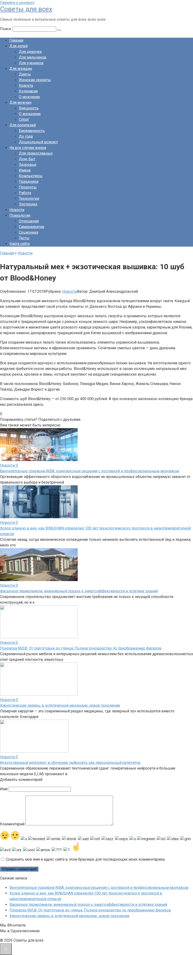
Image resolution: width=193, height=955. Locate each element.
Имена (25, 170)
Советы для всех (26, 9)
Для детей (18, 46)
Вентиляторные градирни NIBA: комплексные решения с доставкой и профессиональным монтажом (89, 471)
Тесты (24, 238)
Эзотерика (28, 204)
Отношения (29, 221)
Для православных (36, 153)
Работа (25, 193)
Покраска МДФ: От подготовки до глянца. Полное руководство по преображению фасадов (80, 648)
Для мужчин (20, 102)
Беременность (32, 130)
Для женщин (20, 68)
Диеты (25, 74)
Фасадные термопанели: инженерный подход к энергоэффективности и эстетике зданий (79, 591)
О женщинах (30, 114)
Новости (16, 210)
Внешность (29, 108)
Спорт (24, 119)
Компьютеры (31, 176)
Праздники (28, 181)
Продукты (28, 187)
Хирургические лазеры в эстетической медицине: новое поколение (60, 705)
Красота (26, 85)
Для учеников (31, 63)
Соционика (28, 232)
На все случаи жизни (27, 147)
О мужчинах (29, 97)
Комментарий (12, 824)
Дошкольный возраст (38, 142)
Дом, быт (27, 159)
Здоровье (27, 164)
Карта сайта (19, 243)
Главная (16, 40)
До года (26, 136)
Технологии (29, 198)
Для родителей (22, 125)
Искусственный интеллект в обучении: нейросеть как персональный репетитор (70, 762)
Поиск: (6, 29)
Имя (4, 789)
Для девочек (30, 51)
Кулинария (28, 91)
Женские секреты (35, 80)
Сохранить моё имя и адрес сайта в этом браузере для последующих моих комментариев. (85, 859)
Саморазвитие (31, 227)
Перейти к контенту (17, 2)
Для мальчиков (32, 57)
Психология (19, 215)
